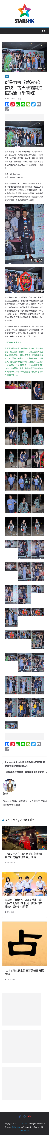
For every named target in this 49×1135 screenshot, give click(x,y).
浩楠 (19, 99)
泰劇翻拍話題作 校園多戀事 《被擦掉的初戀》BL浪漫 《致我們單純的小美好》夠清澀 (24, 903)
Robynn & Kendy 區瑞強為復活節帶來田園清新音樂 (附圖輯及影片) (25, 764)
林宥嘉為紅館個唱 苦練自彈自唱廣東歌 (25, 772)
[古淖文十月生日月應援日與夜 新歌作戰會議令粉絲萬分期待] (24, 827)
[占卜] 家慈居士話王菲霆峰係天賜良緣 (24, 972)
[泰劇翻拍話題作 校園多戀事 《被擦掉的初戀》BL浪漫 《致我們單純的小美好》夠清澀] (24, 873)
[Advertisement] (27, 117)
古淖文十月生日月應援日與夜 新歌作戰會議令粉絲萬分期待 (23, 855)
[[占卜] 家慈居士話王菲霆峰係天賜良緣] (24, 923)
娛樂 (7, 76)
